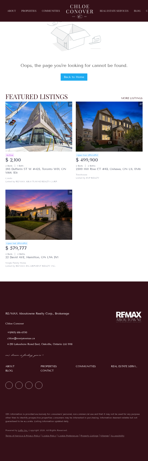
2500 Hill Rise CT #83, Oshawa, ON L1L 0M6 (108, 169)
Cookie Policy (49, 435)
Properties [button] (28, 10)
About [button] (11, 10)
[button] (21, 366)
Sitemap (104, 435)
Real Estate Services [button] (114, 10)
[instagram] (28, 385)
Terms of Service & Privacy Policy (22, 435)
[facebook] (9, 385)
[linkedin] (19, 385)
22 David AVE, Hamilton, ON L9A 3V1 (31, 257)
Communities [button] (51, 10)
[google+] (38, 385)
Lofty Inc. (23, 430)
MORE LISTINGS (132, 98)
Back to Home (74, 77)
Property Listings (89, 435)
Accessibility (117, 435)
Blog (137, 10)
